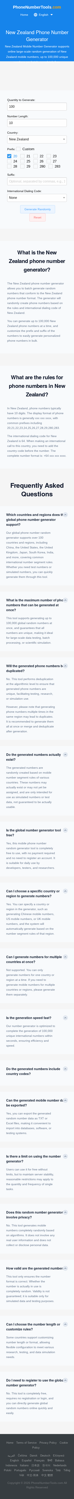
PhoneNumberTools (37, 7)
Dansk (33, 1455)
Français (39, 1460)
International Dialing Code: (24, 191)
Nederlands (60, 1465)
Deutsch (45, 1455)
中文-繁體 (47, 1475)
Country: (12, 132)
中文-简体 (32, 1475)
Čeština (22, 1455)
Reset (37, 217)
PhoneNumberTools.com (47, 1482)
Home (24, 14)
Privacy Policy (48, 1442)
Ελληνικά (58, 1455)
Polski (7, 1470)
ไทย (58, 1470)
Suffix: (11, 174)
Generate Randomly (37, 209)
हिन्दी (49, 1460)
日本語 (35, 1465)
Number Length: (17, 116)
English (14, 1460)
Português (20, 1470)
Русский (34, 1470)
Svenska (47, 1470)
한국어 (46, 1465)
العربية (11, 1455)
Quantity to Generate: (21, 100)
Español (26, 1460)
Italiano (24, 1465)
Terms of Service (26, 1442)
